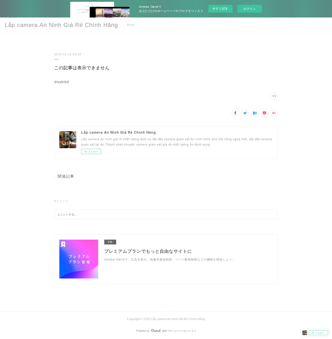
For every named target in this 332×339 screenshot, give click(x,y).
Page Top (166, 305)
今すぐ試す (220, 8)
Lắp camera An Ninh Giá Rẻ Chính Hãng (61, 25)
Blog (130, 24)
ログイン (249, 8)
